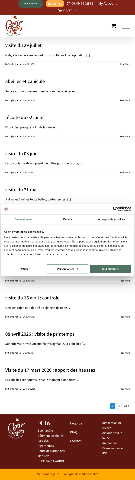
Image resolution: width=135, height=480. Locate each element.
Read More (125, 64)
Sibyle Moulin (14, 64)
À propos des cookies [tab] (111, 219)
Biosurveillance (112, 448)
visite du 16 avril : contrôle (32, 297)
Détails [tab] (67, 219)
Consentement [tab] (23, 219)
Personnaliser (65, 268)
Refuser (25, 268)
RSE (104, 453)
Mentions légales (48, 474)
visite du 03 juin (21, 153)
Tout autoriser (110, 268)
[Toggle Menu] (126, 26)
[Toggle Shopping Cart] (113, 25)
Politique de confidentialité (80, 474)
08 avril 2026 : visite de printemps (40, 334)
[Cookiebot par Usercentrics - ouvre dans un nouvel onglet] (115, 209)
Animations (109, 443)
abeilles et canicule (25, 81)
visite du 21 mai (21, 189)
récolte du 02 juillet (25, 117)
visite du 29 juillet (23, 45)
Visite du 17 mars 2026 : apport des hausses (50, 370)
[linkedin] (47, 423)
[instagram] (40, 423)
